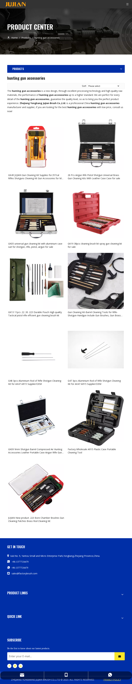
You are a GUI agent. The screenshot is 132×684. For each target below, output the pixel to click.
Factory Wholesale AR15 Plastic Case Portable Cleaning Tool (92, 451)
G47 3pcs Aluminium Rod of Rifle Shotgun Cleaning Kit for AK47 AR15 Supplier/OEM (94, 382)
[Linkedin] (15, 666)
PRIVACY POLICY (112, 679)
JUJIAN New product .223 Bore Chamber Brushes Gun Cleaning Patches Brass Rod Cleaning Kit (36, 519)
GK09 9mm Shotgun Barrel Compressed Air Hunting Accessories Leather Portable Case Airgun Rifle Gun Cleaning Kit (35, 451)
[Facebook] (9, 666)
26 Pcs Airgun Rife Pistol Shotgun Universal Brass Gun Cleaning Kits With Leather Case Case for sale (94, 177)
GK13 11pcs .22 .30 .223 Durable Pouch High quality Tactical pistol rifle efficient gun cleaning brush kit (35, 314)
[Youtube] (21, 666)
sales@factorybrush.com (24, 573)
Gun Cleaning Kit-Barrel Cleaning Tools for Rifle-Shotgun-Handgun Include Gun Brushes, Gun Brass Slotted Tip (94, 314)
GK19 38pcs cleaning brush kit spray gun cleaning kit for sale (95, 245)
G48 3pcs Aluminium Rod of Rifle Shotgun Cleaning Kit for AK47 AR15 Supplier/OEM (34, 382)
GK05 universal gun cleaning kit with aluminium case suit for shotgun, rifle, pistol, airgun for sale (35, 245)
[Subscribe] (119, 656)
